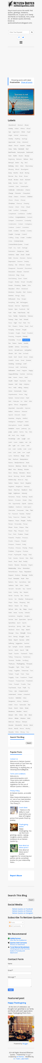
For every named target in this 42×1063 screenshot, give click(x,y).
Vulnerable (22, 705)
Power (27, 534)
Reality (25, 561)
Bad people (21, 152)
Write (17, 732)
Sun (10, 647)
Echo (29, 285)
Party (10, 517)
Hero (10, 388)
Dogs (22, 275)
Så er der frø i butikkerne (18, 940)
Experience (25, 306)
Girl (16, 353)
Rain (27, 558)
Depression (12, 261)
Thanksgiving (20, 664)
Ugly (15, 691)
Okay (30, 500)
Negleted (11, 486)
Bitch (17, 166)
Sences (27, 596)
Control (18, 227)
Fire (29, 323)
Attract (16, 146)
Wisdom (23, 718)
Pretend (18, 544)
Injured (11, 415)
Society (21, 613)
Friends (25, 336)
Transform (23, 677)
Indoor (11, 411)
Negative (28, 483)
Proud (10, 555)
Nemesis (27, 486)
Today (10, 671)
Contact (20, 224)
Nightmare (17, 493)
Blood (17, 169)
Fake (14, 313)
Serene (11, 599)
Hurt (10, 401)
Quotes (15, 558)
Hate (10, 377)
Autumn (22, 146)
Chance (27, 190)
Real (20, 561)
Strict (10, 636)
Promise (25, 551)
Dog (17, 275)
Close (22, 207)
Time (22, 667)
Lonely (20, 449)
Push (10, 558)
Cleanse (11, 207)
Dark (27, 251)
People (23, 521)
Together (17, 671)
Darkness (11, 255)
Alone (23, 132)
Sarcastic (18, 589)
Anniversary (23, 135)
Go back (25, 353)
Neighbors (19, 486)
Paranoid (15, 514)
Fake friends (21, 313)
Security (16, 596)
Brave (26, 176)
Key (26, 432)
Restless (17, 575)
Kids (30, 432)
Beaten (21, 156)
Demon (29, 258)
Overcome (12, 510)
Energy (17, 296)
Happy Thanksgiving (17, 1003)
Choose (23, 200)
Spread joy (12, 626)
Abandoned (12, 125)
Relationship (12, 568)
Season (26, 592)
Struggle (21, 636)
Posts (12, 922)
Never (10, 490)
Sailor (21, 585)
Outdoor (11, 507)
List (18, 446)
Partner (28, 514)
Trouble (23, 684)
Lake (18, 439)
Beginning (12, 159)
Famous (30, 316)
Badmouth (29, 152)
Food (26, 326)
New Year (17, 490)
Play (15, 531)
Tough (17, 674)
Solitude (27, 613)
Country (29, 231)
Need (22, 483)
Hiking (20, 388)
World (16, 728)
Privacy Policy (15, 791)
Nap (26, 480)
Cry (15, 248)
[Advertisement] (21, 59)
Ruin (27, 578)
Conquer (11, 220)
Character (18, 193)
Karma (21, 432)
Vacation (11, 698)
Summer (26, 643)
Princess (18, 548)
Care (17, 186)
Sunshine (27, 647)
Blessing (11, 169)
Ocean (25, 500)
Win (26, 715)
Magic (23, 456)
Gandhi (26, 343)
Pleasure (21, 531)
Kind (13, 435)
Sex (16, 599)
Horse (21, 394)
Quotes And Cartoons (18, 943)
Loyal (28, 452)
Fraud (23, 333)
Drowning (17, 285)
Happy (31, 370)
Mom (10, 473)
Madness (16, 456)
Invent (20, 425)
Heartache (23, 381)
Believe (26, 159)
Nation (11, 483)
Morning (16, 476)
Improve (27, 408)
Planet (10, 531)
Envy (18, 299)
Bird (26, 163)
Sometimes (12, 616)
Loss (10, 452)
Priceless (11, 548)
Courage (17, 234)
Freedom (30, 333)
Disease (19, 272)
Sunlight (14, 647)
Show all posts (26, 82)
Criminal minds (18, 241)
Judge (10, 432)
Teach (10, 654)
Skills (16, 609)
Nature (16, 483)
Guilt (17, 367)
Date (17, 255)
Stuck (27, 636)
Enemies (11, 296)
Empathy (18, 292)
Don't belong (12, 278)
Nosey (18, 497)
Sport (18, 623)
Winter (17, 718)
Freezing (11, 336)
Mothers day (12, 480)
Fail (28, 309)
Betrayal (11, 163)
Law (28, 439)
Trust (19, 688)
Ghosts (11, 353)
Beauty (27, 156)
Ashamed (25, 142)
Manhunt (15, 459)
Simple (17, 606)
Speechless (12, 623)
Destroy (11, 265)
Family (15, 316)
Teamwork (24, 654)
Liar (26, 442)
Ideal (25, 401)
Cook (10, 231)
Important (12, 408)
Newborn (24, 490)
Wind (30, 715)
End (24, 292)
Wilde (21, 715)
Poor (10, 534)
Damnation (12, 251)
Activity (11, 128)
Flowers (15, 326)
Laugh (23, 439)
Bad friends (12, 152)
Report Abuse (16, 875)
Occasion (18, 500)
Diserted (26, 272)
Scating (16, 592)
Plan (27, 527)
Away (10, 149)
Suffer (28, 640)
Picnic (16, 527)
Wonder (11, 725)
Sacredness (22, 582)
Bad (27, 149)
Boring (27, 173)
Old (10, 504)
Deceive (15, 258)
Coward (24, 234)
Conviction (25, 227)
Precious (25, 538)
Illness (16, 405)
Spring (19, 626)
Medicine (11, 466)
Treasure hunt (20, 681)
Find (24, 323)
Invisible (26, 425)
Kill (9, 435)
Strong (15, 636)
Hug (26, 394)
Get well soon (18, 350)
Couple (11, 234)
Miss (14, 469)
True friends (12, 688)
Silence (11, 606)
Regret (31, 565)
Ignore (10, 405)
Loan (14, 449)
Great (22, 360)
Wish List (11, 722)
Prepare (17, 541)
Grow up (11, 367)
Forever (18, 330)
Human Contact (19, 398)
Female (26, 319)
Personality (18, 524)
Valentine (18, 698)
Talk (27, 650)
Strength (22, 633)
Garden (11, 347)
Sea (21, 592)
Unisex (20, 694)
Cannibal (11, 186)
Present (23, 541)
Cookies (16, 231)
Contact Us (14, 759)
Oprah (24, 504)
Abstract (20, 125)
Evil (18, 302)
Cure (18, 248)
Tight (17, 667)
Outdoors (19, 507)
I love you (16, 401)
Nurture (11, 500)
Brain (20, 176)
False (10, 316)
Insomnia (11, 418)
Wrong (22, 732)
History (26, 388)
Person (11, 524)
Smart (30, 609)
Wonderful (18, 725)
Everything (12, 302)
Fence (10, 323)
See (22, 596)
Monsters (22, 473)
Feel (20, 319)
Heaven (11, 384)
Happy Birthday (13, 374)
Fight (15, 323)
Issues (18, 428)
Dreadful (29, 282)
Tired (27, 667)
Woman (24, 722)
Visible (10, 705)
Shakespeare (29, 599)
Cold (10, 210)
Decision (22, 258)
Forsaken (11, 333)
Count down (23, 807)
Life (10, 446)
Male (27, 456)
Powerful (11, 538)
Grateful (11, 360)
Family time (22, 316)
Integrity (18, 418)
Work (31, 725)
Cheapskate (26, 193)
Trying (10, 691)
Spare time (22, 619)
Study (10, 640)
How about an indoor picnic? (24, 846)
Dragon (11, 282)
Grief (24, 364)
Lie (30, 442)
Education (12, 289)
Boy (16, 176)
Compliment (12, 214)
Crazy (17, 238)
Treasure (11, 681)
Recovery (24, 565)
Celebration (20, 190)
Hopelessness (13, 394)
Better (17, 163)
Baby (15, 149)
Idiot (30, 401)
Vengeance (12, 701)
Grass (31, 357)
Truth (24, 688)
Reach (10, 561)
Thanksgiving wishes (23, 825)
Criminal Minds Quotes (15, 244)
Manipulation (24, 459)
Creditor (29, 238)
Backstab (21, 149)
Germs (11, 350)
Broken (16, 180)
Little (27, 446)
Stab (24, 626)
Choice (11, 200)
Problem (11, 551)
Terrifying (25, 660)
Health (10, 381)
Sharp (16, 602)
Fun (10, 343)
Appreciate (12, 142)
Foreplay (11, 330)
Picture (21, 527)
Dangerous (20, 251)
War (29, 705)
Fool (31, 326)
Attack (10, 146)
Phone (10, 527)
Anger (10, 135)
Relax (19, 568)
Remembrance (13, 572)
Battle (15, 156)
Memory (18, 466)
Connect (29, 217)
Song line (20, 616)
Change (11, 193)
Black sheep (29, 166)
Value (24, 698)
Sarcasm (11, 589)
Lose (24, 449)
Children (29, 197)
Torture (11, 674)
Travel (30, 677)
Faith (10, 313)
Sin (21, 606)
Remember (26, 568)
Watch (16, 708)
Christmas (12, 203)
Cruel (10, 248)
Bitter (22, 166)
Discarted (20, 268)
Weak (26, 708)
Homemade (17, 391)
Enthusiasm (12, 299)
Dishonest (12, 275)
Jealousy (24, 428)
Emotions (11, 292)
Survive (11, 650)
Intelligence (12, 422)
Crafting (11, 238)
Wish (28, 718)
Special (30, 619)
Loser (30, 449)
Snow (15, 613)
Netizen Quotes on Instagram (22, 913)
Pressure (11, 544)
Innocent (17, 415)
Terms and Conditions (18, 774)
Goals (10, 357)
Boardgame (24, 169)
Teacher (16, 654)
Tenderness (26, 657)
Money (15, 473)
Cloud (28, 207)
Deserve (20, 261)
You (27, 732)
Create (22, 238)
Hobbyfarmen (15, 938)
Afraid (28, 128)
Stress (29, 633)
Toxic (27, 674)
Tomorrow (25, 671)
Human (11, 398)
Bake (10, 156)
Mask (27, 463)
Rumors (11, 582)
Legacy (21, 442)
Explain (11, 309)
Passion (23, 517)
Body (10, 173)
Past (29, 517)
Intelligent (20, 422)
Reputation (27, 572)
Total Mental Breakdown (19, 947)
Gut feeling (23, 367)
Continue (11, 227)
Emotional (25, 289)
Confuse (11, 217)
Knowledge (12, 439)
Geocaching (24, 347)
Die (16, 265)
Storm (28, 630)
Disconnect (28, 268)
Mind (10, 469)
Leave (15, 442)
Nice (30, 490)
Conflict (29, 214)
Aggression (16, 132)
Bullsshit (27, 180)
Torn (31, 671)
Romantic (16, 578)
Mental (25, 466)
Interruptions (12, 425)
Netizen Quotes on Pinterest (22, 911)
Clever (17, 207)
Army (18, 142)
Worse (22, 728)
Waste (10, 708)
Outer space (27, 507)
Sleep (25, 609)
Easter (24, 285)
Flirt (10, 326)
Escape (24, 299)
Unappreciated (23, 691)
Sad (29, 582)
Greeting (11, 364)
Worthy (28, 728)
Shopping (22, 602)
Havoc (21, 377)
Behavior (19, 159)
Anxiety (11, 139)
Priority (25, 548)
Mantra (11, 463)
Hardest (22, 374)
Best (31, 159)
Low (23, 452)
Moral (10, 476)
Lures (10, 456)
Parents (22, 514)
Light (13, 446)
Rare (31, 558)
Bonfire (16, 173)
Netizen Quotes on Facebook (22, 909)
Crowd (26, 244)
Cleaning (26, 203)
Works (10, 728)
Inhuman (24, 411)
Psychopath (17, 555)
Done (20, 278)
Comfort (15, 210)
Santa (26, 585)
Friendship (12, 340)
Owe (27, 510)
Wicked (11, 715)
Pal (9, 514)
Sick (28, 602)
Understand (12, 694)
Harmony (29, 374)
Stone (18, 630)
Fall (28, 313)
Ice (21, 401)
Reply (21, 572)
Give (20, 353)
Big (22, 163)
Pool (27, 531)
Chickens (22, 197)
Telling (10, 657)
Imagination (23, 405)
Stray (17, 633)
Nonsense (12, 497)
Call (25, 183)
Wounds (11, 732)
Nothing (24, 497)
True (29, 684)
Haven (15, 377)
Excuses (11, 306)
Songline (27, 616)
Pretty (24, 544)
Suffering (11, 643)
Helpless (26, 384)
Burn (21, 183)
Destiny (26, 261)
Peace (17, 521)
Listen (23, 446)
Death (28, 255)
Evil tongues (24, 302)
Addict (17, 128)
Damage (24, 248)
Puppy (25, 555)
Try (29, 688)
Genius (17, 347)
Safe (16, 585)
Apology (24, 139)
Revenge (24, 575)
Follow (21, 326)
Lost (14, 452)
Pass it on (16, 517)
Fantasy (11, 319)
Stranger (11, 633)
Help (20, 384)
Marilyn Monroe (19, 463)
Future (14, 343)
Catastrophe (24, 186)
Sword (22, 650)
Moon (28, 473)
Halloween (12, 370)
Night (10, 493)
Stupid (16, 640)
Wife (16, 715)
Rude (22, 578)
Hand (18, 370)
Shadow (20, 599)
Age (10, 132)
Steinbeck (11, 630)
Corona (22, 231)
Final (20, 323)
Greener (28, 360)
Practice (18, 538)
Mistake (26, 469)
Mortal (23, 476)
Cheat (10, 197)
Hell (16, 384)
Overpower (20, 510)
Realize (11, 565)
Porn (14, 534)
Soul (16, 619)
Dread (23, 282)
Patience (11, 521)
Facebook (22, 309)
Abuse (27, 125)
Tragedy (11, 677)
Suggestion (19, 643)
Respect (11, 575)
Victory (19, 701)
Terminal (11, 660)
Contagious (28, 224)
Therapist (29, 664)
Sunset (21, 647)
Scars (10, 592)
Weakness (12, 711)
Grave (17, 360)
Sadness (11, 585)
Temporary (17, 657)
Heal (26, 377)
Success (21, 640)
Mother (29, 476)
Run (16, 582)
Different (21, 265)
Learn (10, 442)
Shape (10, 602)
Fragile (18, 333)
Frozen (19, 340)
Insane (24, 415)
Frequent (18, 336)
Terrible (18, 660)
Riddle (31, 575)
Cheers (16, 197)
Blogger (25, 1044)
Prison (31, 548)
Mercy (30, 466)
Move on (20, 480)
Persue (25, 524)
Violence (25, 701)
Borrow (11, 176)
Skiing (25, 606)
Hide (14, 388)
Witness (18, 722)
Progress (18, 551)
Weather (19, 711)
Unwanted (27, 694)
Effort (18, 289)
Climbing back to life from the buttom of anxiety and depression (20, 951)
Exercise (17, 306)
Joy (29, 428)
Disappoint (12, 268)
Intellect (25, 418)
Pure (30, 555)
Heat (29, 381)
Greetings (19, 364)
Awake (29, 146)
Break (10, 180)
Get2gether (28, 350)
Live (10, 449)
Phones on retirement (17, 944)
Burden (15, 183)
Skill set (11, 609)
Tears (31, 654)
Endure (29, 292)
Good (20, 357)
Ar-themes (20, 1057)
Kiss (18, 435)
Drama (17, 282)
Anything (17, 139)
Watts (21, 708)
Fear (16, 319)
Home (10, 391)
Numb (31, 497)
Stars (28, 626)
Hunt (27, 398)
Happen (24, 370)
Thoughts (11, 667)
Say (24, 589)
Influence (17, 411)
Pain (31, 510)
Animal (16, 135)
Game (20, 343)
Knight (23, 435)
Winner (11, 718)
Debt (10, 258)
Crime (10, 241)
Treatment (29, 681)
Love (19, 452)
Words (26, 725)
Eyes (16, 309)
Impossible (19, 408)
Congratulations (20, 217)
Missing (20, 469)
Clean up (19, 203)
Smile (10, 613)
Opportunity (16, 504)
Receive (17, 565)
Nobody (24, 493)
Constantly (28, 220)
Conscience (19, 220)
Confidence (21, 214)
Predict (11, 541)
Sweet (16, 650)
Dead (22, 255)
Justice (16, 432)
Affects (22, 128)
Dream (11, 285)
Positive (20, 534)
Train (17, 677)
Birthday (11, 166)
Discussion (12, 272)
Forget (24, 330)
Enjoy (23, 296)
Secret (10, 596)
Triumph (16, 684)
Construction (12, 224)
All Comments (15, 926)
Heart (16, 381)
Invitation (11, 428)
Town (22, 674)
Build (21, 180)
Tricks (10, 684)
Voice (16, 705)
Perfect (29, 521)
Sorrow (11, 619)
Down (25, 278)
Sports (24, 623)
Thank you (12, 664)
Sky (20, 609)
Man (10, 459)
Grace (25, 357)
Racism (22, 558)
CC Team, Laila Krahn (21, 1059)
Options (30, 504)
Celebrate (12, 190)
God (15, 357)
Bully (10, 183)
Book (21, 173)
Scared (29, 589)
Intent (26, 422)
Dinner (28, 265)
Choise (17, 200)
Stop (22, 630)
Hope (25, 391)
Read (15, 561)
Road (10, 578)
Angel (28, 132)
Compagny (23, 210)
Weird (25, 711)
